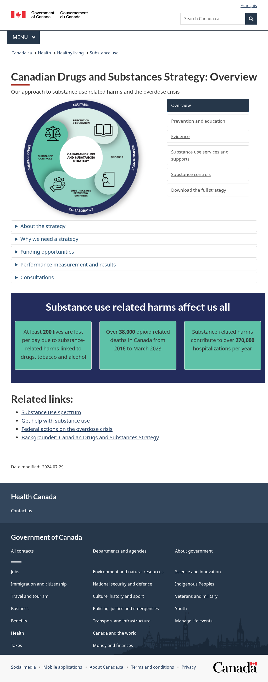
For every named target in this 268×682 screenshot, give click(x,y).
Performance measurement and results (68, 264)
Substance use (104, 53)
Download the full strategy (198, 190)
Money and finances (113, 645)
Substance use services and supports (199, 155)
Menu (21, 37)
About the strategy (42, 226)
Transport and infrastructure (121, 621)
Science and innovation (198, 572)
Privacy (189, 667)
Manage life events (194, 621)
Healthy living (70, 53)
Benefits (19, 621)
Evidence (180, 136)
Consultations (37, 277)
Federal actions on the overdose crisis (67, 429)
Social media (23, 667)
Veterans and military (196, 596)
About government (194, 551)
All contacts (22, 551)
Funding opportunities (47, 251)
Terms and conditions (152, 667)
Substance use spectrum (51, 412)
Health (44, 53)
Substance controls (191, 174)
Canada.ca (22, 53)
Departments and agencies (120, 551)
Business (20, 608)
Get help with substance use (55, 420)
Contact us (21, 511)
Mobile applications (62, 667)
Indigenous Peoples (194, 584)
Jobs (15, 572)
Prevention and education (198, 121)
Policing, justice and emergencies (126, 608)
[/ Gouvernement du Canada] (49, 15)
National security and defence (122, 584)
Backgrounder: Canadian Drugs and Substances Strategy (90, 437)
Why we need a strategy (49, 238)
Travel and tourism (29, 596)
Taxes (16, 645)
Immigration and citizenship (39, 584)
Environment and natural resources (128, 572)
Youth (181, 608)
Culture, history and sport (118, 596)
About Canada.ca (106, 667)
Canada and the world (115, 633)
